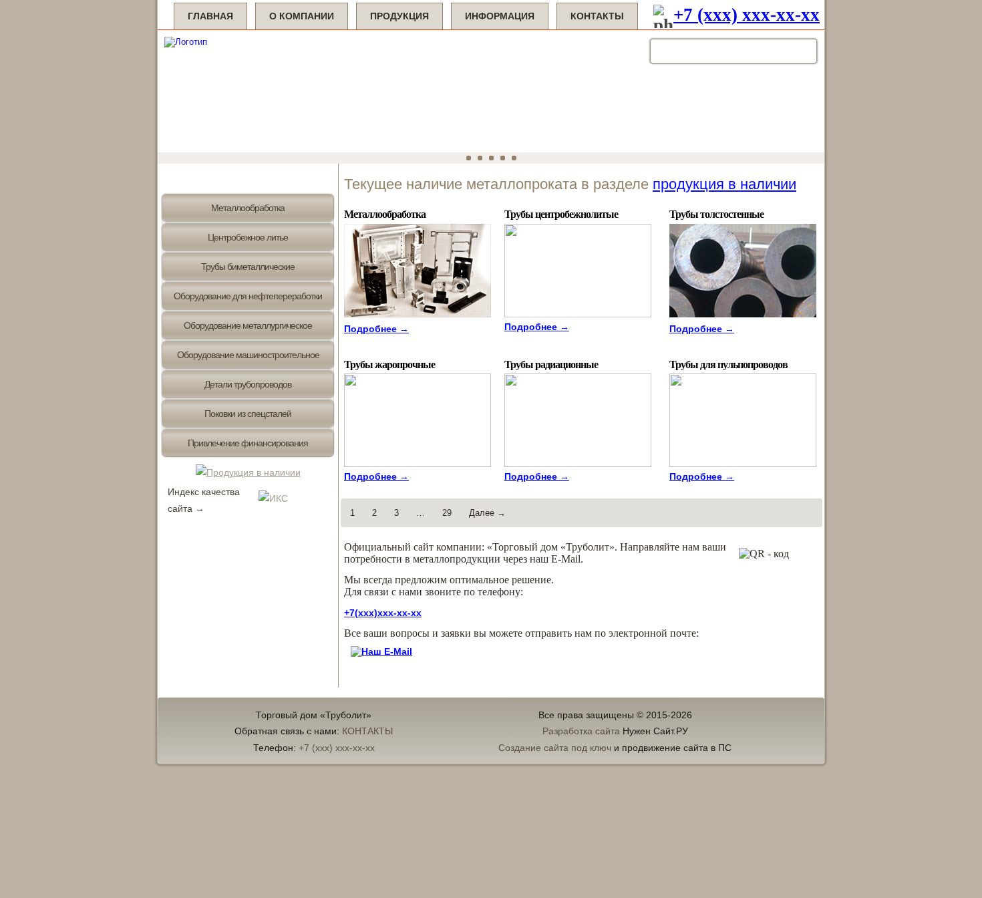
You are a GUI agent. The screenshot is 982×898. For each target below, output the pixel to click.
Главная (210, 16)
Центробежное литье (248, 237)
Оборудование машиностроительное (248, 354)
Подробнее (376, 328)
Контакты (597, 16)
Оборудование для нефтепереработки (248, 296)
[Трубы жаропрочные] (419, 464)
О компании (301, 16)
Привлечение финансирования (248, 443)
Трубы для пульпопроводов (728, 363)
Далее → (487, 513)
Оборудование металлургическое (248, 325)
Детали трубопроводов (247, 384)
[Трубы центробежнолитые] (579, 314)
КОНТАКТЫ (367, 731)
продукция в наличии (724, 184)
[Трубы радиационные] (579, 464)
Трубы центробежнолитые (561, 213)
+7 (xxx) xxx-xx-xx (746, 15)
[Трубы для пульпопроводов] (744, 464)
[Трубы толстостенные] (744, 318)
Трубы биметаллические (248, 266)
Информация (499, 16)
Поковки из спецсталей (247, 413)
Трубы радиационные (551, 363)
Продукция (399, 16)
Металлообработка (248, 207)
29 (447, 513)
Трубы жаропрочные (389, 363)
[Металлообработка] (419, 318)
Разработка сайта (581, 731)
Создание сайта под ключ (554, 747)
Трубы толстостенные (716, 213)
